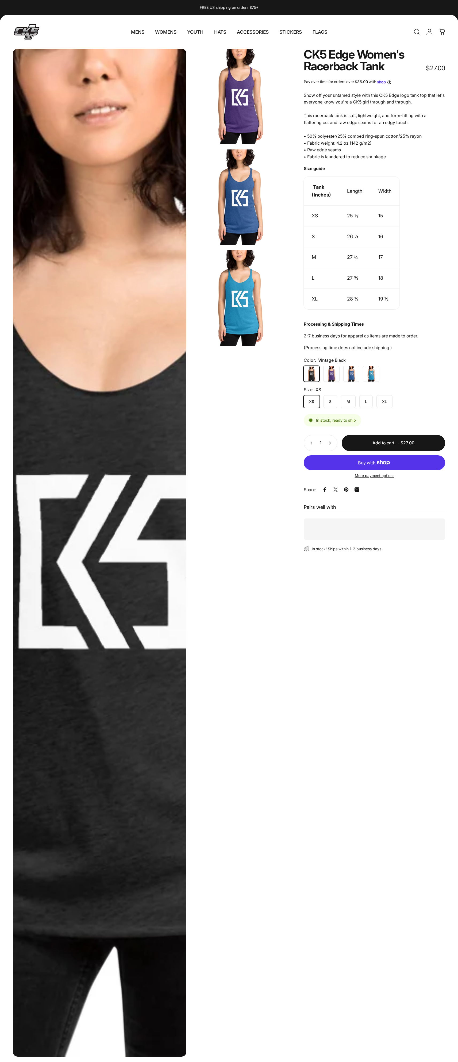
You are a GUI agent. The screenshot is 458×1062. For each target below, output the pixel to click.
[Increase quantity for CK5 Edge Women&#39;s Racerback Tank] (331, 443)
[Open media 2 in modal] (99, 553)
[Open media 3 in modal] (239, 197)
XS (311, 401)
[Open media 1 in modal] (239, 96)
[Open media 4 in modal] (239, 298)
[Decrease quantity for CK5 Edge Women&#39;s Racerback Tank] (310, 443)
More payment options (374, 475)
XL (384, 401)
